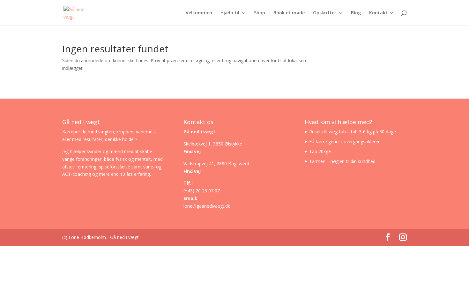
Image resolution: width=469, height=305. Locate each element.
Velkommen (199, 13)
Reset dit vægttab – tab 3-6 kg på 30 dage (352, 132)
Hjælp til (229, 13)
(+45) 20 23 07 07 (201, 191)
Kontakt (378, 13)
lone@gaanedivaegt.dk (206, 206)
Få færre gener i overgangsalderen (345, 141)
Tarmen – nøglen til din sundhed (342, 161)
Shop (259, 13)
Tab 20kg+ (320, 151)
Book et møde (289, 13)
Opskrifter (324, 13)
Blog (356, 13)
